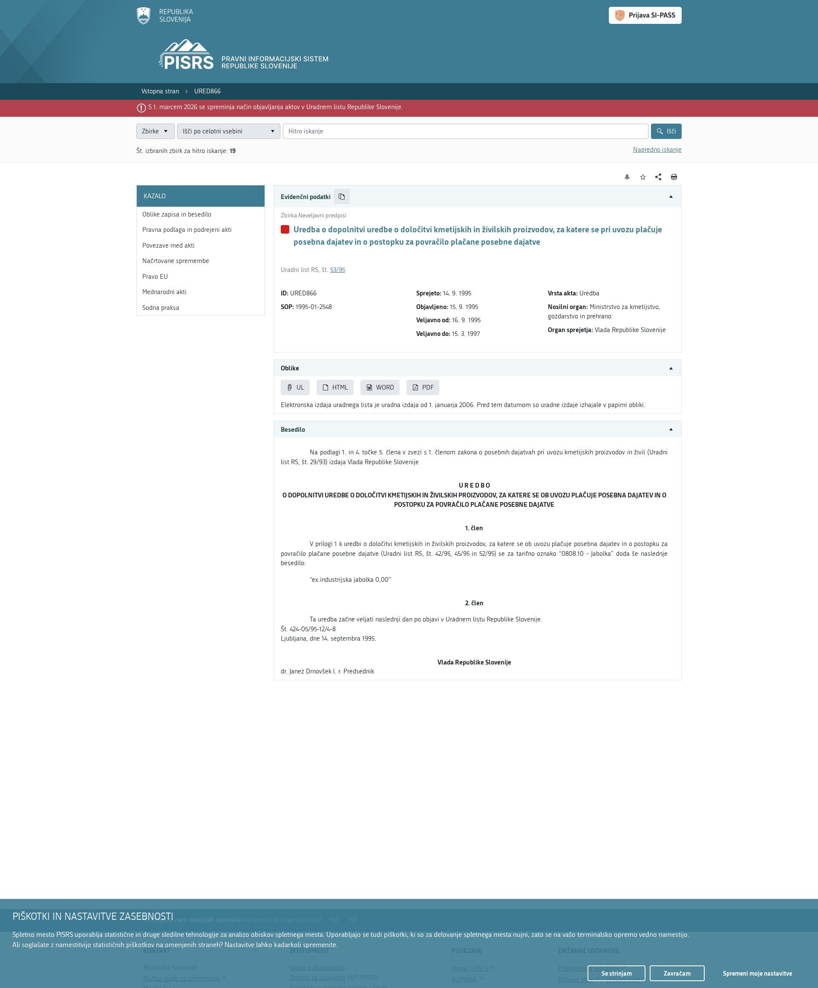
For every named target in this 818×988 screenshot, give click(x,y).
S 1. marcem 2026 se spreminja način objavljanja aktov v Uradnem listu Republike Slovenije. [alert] (275, 107)
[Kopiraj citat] (342, 197)
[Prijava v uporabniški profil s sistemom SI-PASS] (645, 15)
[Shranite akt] (643, 177)
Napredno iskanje (657, 149)
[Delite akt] (658, 177)
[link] (160, 91)
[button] (477, 196)
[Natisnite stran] (674, 177)
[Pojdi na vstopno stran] (164, 22)
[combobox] (228, 131)
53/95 (337, 270)
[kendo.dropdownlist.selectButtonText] (272, 131)
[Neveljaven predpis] (285, 229)
